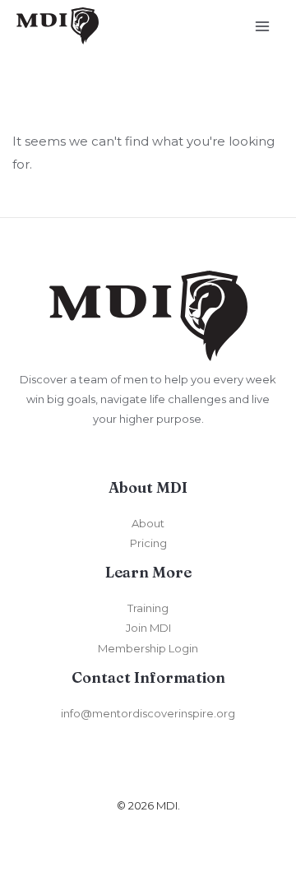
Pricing (148, 543)
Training (148, 608)
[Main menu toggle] (262, 26)
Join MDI (148, 627)
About (148, 523)
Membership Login (148, 648)
